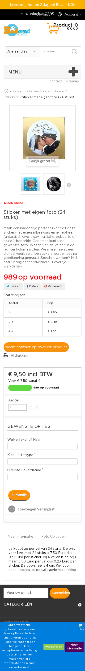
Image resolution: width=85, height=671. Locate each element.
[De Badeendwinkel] (17, 30)
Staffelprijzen (14, 295)
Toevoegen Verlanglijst (36, 509)
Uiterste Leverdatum (25, 470)
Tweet (14, 286)
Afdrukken (19, 355)
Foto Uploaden (53, 536)
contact (56, 81)
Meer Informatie (74, 646)
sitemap (72, 81)
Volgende (68, 184)
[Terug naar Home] (8, 91)
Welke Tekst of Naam (26, 439)
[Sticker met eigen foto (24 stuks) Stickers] (30, 184)
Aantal (13, 400)
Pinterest (54, 286)
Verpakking (67, 570)
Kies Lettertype (21, 455)
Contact (26, 14)
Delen (33, 286)
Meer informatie (20, 536)
